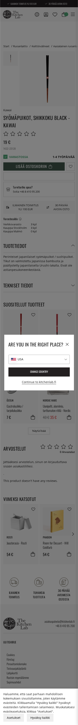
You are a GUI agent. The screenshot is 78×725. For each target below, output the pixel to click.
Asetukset (13, 718)
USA (20, 359)
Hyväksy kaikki (40, 718)
